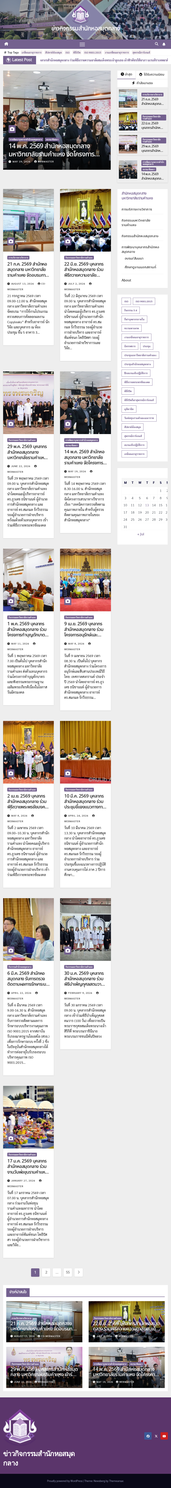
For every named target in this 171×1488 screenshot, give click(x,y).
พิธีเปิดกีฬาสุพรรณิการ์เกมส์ (139, 400)
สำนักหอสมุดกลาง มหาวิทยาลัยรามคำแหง (137, 196)
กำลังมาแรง (144, 83)
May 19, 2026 (77, 471)
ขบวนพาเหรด (131, 328)
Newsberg (99, 1481)
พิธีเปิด (76, 52)
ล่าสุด (128, 74)
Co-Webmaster (50, 1336)
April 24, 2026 (78, 815)
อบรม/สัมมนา (149, 169)
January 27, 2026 (23, 1180)
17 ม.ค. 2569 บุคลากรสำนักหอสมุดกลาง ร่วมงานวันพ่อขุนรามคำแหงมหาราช (27, 1169)
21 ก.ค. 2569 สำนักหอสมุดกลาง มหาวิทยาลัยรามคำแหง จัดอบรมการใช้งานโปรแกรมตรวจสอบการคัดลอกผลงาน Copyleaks (28, 278)
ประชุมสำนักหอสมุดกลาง (137, 364)
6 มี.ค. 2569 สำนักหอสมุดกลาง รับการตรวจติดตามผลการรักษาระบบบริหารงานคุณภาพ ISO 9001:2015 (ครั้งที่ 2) (27, 984)
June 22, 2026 (21, 466)
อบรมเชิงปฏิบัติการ (134, 445)
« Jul (140, 534)
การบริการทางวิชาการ (152, 94)
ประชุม (147, 346)
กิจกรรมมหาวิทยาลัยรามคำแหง (23, 139)
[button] (156, 44)
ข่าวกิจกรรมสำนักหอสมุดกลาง (85, 28)
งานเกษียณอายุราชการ (117, 52)
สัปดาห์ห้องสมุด (53, 52)
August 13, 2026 (23, 283)
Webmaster (46, 161)
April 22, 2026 (21, 992)
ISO (67, 52)
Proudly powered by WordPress (65, 1481)
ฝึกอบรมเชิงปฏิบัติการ (136, 373)
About (126, 280)
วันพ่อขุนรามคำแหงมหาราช (139, 418)
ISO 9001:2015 (92, 52)
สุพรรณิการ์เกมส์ (141, 52)
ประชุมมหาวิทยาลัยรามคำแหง (140, 355)
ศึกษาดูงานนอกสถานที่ (140, 267)
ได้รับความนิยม (153, 74)
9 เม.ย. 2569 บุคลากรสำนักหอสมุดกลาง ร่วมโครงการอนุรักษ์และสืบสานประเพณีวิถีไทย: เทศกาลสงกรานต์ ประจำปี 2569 (84, 638)
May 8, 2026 (76, 643)
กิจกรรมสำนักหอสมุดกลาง (20, 966)
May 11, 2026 (22, 161)
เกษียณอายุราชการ (31, 52)
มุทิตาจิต (129, 409)
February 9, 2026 (80, 992)
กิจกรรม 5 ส (130, 310)
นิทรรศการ (130, 346)
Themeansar (116, 1481)
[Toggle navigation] (82, 44)
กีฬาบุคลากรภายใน (134, 319)
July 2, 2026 (77, 283)
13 (147, 505)
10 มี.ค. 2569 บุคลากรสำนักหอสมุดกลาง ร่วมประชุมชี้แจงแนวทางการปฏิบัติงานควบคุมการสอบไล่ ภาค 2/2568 (84, 807)
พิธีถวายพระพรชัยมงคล (137, 382)
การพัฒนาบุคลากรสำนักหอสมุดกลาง (153, 163)
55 (68, 1272)
